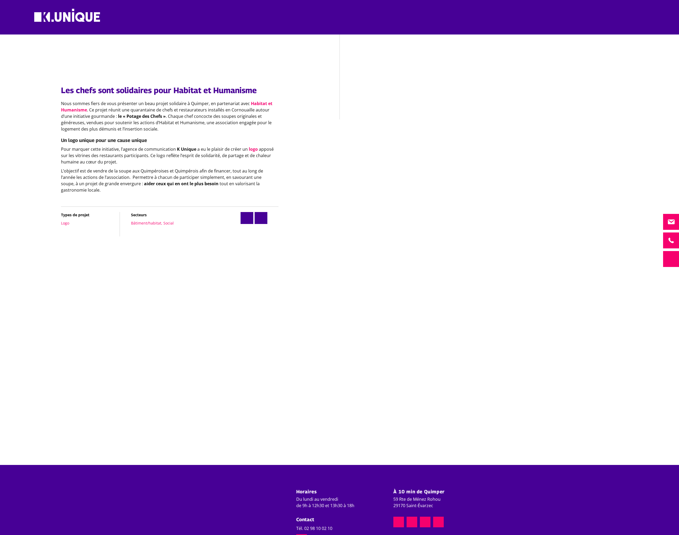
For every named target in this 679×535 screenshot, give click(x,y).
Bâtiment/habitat (146, 223)
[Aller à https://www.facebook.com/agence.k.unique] (412, 522)
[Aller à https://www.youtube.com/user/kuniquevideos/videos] (438, 522)
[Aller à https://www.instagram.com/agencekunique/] (398, 522)
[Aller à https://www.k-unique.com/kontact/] (671, 222)
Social (168, 223)
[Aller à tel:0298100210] (671, 240)
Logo (65, 223)
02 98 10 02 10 (318, 528)
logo (254, 149)
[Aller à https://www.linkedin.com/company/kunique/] (425, 522)
